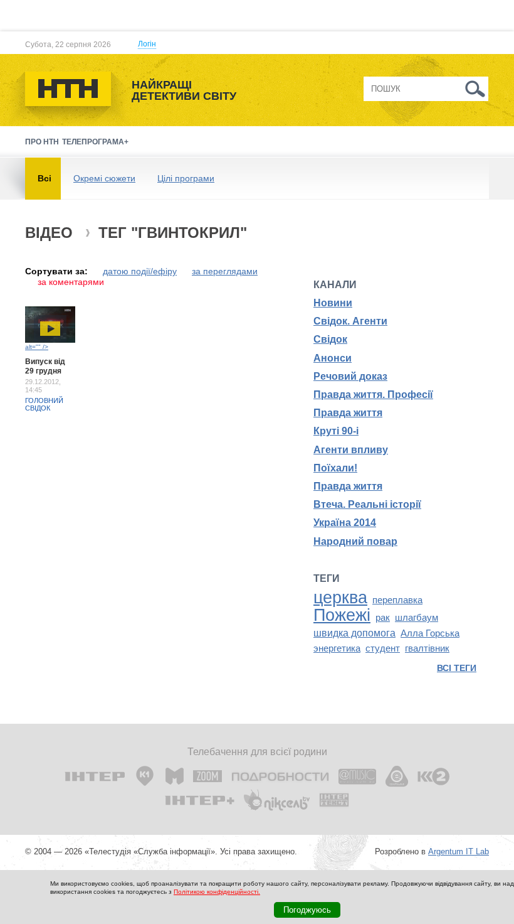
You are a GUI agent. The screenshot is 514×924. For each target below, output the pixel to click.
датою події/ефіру (140, 271)
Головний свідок (44, 404)
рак (382, 618)
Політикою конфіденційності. (217, 891)
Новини (332, 303)
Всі (44, 178)
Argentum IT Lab (458, 851)
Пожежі (341, 615)
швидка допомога (354, 633)
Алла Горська (430, 633)
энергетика (336, 648)
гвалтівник (427, 648)
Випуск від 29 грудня (45, 366)
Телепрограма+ (95, 141)
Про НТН (42, 141)
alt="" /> (36, 346)
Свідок (330, 339)
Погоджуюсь (307, 910)
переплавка (397, 600)
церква (340, 597)
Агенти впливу (350, 449)
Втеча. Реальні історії (367, 504)
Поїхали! (335, 468)
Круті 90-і (336, 431)
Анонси (332, 358)
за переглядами (225, 271)
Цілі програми (185, 178)
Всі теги (456, 668)
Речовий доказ (350, 376)
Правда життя (347, 412)
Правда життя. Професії (373, 394)
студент (382, 648)
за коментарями (71, 282)
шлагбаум (416, 618)
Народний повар (355, 541)
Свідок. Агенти (350, 321)
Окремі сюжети (104, 178)
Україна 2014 (344, 522)
